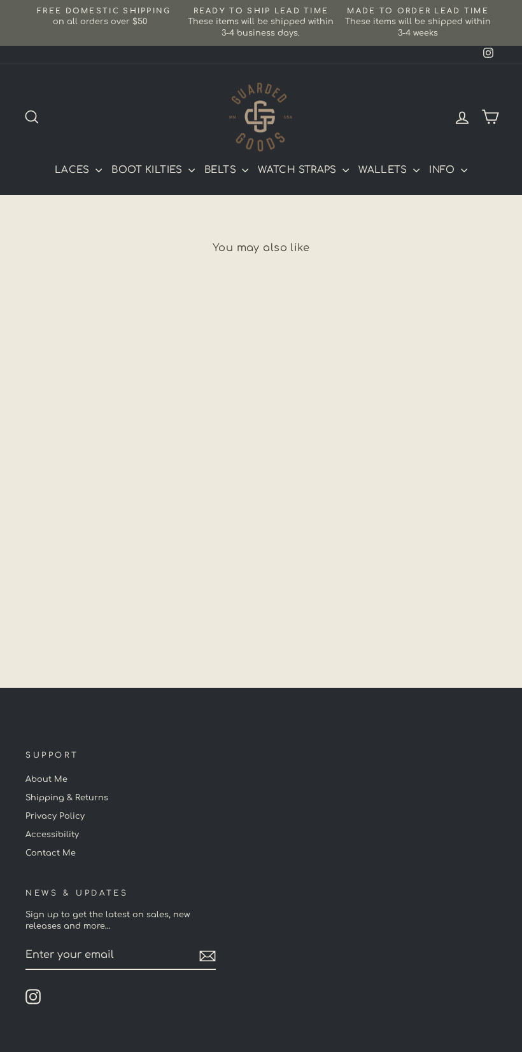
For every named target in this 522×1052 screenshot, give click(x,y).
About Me (46, 779)
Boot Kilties (148, 170)
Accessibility (52, 834)
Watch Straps (298, 170)
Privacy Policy (55, 816)
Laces (73, 170)
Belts (221, 170)
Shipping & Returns (66, 797)
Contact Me (50, 853)
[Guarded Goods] (261, 117)
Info (443, 170)
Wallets (384, 170)
